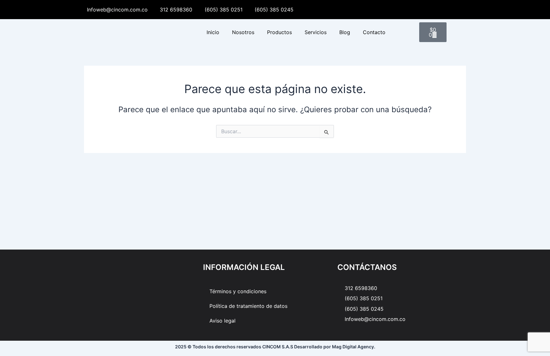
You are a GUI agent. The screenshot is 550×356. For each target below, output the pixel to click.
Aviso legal (222, 320)
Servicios (316, 32)
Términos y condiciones (237, 291)
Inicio (213, 32)
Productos (279, 32)
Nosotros (243, 32)
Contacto (374, 32)
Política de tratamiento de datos (248, 306)
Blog (344, 32)
